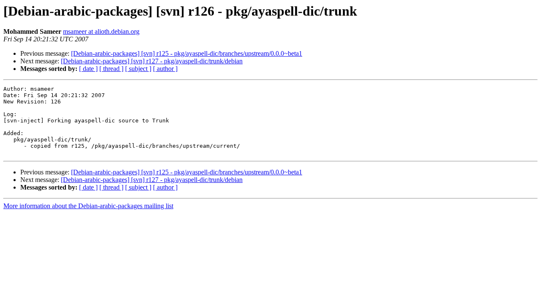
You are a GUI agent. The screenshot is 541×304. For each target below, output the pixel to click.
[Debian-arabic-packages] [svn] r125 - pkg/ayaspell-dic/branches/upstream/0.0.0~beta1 (186, 53)
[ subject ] (138, 68)
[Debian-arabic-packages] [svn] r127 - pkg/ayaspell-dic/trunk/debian (152, 61)
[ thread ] (111, 68)
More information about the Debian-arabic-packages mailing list (88, 205)
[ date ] (88, 68)
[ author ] (165, 68)
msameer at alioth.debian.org (101, 31)
